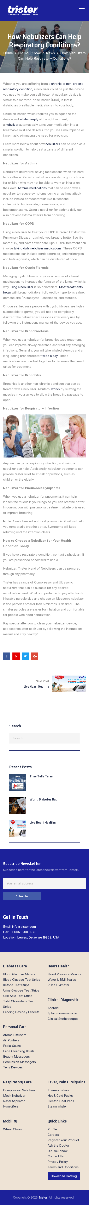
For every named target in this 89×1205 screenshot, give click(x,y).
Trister (43, 1197)
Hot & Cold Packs (60, 1096)
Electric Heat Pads (61, 1101)
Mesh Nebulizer (14, 1096)
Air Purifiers (11, 1040)
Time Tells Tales (41, 776)
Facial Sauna (12, 1046)
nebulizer (11, 125)
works (56, 389)
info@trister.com (24, 927)
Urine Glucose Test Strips (21, 990)
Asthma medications (32, 188)
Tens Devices (13, 1067)
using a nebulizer (21, 287)
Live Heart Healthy (43, 822)
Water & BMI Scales (62, 980)
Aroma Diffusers (14, 1035)
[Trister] (22, 10)
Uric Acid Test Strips (17, 996)
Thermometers (58, 1090)
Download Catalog (64, 1176)
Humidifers (11, 1106)
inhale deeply (29, 119)
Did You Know (57, 1151)
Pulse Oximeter (58, 985)
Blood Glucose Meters (19, 974)
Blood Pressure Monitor (64, 974)
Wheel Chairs (12, 1129)
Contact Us (56, 1156)
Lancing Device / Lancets (21, 1012)
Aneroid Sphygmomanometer (62, 1010)
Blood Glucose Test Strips (21, 980)
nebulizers (52, 144)
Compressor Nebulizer (19, 1090)
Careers (53, 1135)
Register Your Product (63, 1140)
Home (8, 53)
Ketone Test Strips (16, 985)
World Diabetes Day (43, 799)
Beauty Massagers (16, 1056)
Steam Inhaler (57, 1106)
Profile (52, 1129)
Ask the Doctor (58, 1145)
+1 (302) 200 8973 (23, 932)
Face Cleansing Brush (18, 1051)
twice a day (49, 356)
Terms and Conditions (63, 1167)
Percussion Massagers (19, 1062)
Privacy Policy (58, 1162)
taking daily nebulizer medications (37, 248)
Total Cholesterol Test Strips (19, 1004)
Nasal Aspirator (14, 1101)
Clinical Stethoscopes (63, 1019)
